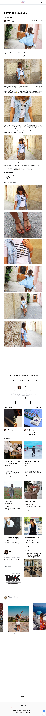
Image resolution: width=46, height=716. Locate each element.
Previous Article (8, 407)
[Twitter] (24, 712)
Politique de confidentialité (27, 710)
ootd (33, 375)
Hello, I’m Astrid (11, 552)
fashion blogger (25, 375)
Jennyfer (23, 168)
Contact (19, 710)
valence (36, 375)
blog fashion (13, 375)
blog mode (18, 375)
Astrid (8, 20)
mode (30, 375)
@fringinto (10, 599)
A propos (14, 710)
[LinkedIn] (29, 712)
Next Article (38, 407)
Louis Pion (20, 169)
